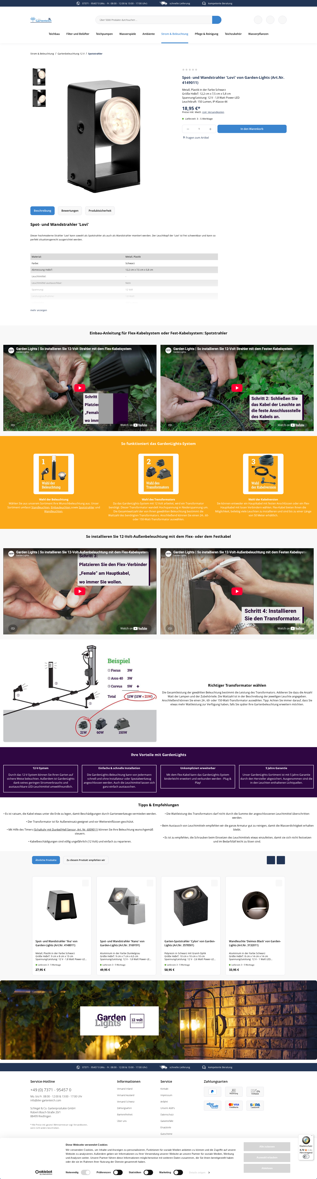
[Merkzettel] (258, 20)
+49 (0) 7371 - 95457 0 (50, 1089)
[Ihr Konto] (282, 20)
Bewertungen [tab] (69, 210)
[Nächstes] (149, 134)
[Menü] (312, 1136)
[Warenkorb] (270, 20)
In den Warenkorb (252, 129)
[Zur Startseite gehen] (60, 20)
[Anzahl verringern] (188, 129)
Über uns (122, 1120)
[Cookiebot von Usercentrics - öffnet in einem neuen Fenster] (43, 1172)
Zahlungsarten (124, 1108)
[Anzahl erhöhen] (210, 129)
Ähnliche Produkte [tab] (45, 860)
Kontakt (164, 1088)
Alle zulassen (267, 1146)
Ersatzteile (165, 1127)
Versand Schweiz (125, 1101)
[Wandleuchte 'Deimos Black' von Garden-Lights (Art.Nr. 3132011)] (255, 925)
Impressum (166, 1095)
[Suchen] (217, 20)
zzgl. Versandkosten (213, 112)
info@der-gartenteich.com (45, 1100)
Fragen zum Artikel (197, 137)
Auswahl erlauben (267, 1157)
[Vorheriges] (59, 134)
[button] (38, 310)
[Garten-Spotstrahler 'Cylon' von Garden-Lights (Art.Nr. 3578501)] (190, 925)
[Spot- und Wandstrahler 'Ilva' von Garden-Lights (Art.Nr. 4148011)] (61, 925)
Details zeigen (197, 1172)
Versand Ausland (125, 1095)
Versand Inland (124, 1088)
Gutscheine (166, 1133)
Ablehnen (267, 1168)
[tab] (42, 210)
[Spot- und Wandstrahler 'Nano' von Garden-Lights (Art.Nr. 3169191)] (126, 925)
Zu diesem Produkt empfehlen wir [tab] (86, 860)
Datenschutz (167, 1114)
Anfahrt (164, 1101)
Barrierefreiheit (125, 1114)
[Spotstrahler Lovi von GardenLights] (104, 134)
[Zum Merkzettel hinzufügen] (150, 75)
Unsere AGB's (167, 1108)
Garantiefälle (166, 1120)
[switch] (118, 1172)
